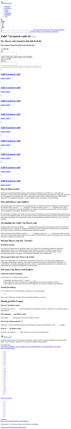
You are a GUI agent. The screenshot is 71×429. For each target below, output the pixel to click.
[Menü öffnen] (2, 27)
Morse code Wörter (55, 346)
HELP (15, 57)
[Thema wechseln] (3, 22)
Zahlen (6, 9)
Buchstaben (7, 8)
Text (2, 49)
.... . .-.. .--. (24, 66)
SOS (2, 57)
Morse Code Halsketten (22, 421)
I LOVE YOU (9, 57)
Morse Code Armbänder (8, 421)
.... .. (39, 66)
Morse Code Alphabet (43, 346)
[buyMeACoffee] (1, 20)
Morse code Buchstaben (8, 348)
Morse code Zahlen (6, 398)
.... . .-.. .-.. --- (32, 66)
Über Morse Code (6, 346)
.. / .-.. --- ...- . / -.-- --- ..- (13, 66)
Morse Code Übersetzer (30, 346)
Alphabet (7, 6)
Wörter (6, 11)
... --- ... (3, 66)
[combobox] (2, 24)
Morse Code (4, 59)
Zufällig (30, 57)
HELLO (20, 57)
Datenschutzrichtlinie (7, 427)
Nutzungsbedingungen (19, 427)
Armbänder (7, 13)
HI (24, 57)
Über (5, 16)
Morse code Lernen (17, 346)
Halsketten (7, 15)
